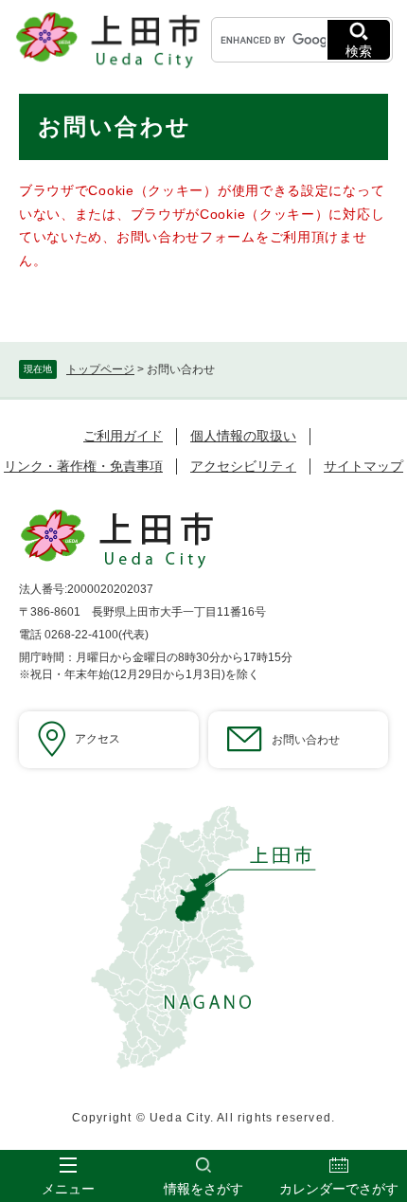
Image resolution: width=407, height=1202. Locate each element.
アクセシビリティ (243, 466)
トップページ (100, 369)
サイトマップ (363, 466)
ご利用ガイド (123, 435)
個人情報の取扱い (243, 435)
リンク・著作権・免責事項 (83, 466)
